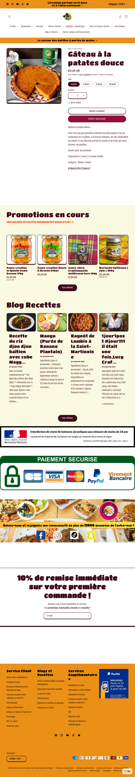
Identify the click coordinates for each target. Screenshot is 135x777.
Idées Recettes (43, 698)
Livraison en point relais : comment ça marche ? (17, 696)
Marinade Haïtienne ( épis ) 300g (113, 269)
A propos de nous (13, 682)
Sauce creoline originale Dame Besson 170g (17, 270)
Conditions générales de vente (77, 771)
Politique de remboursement (65, 768)
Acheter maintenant (97, 119)
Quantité (71, 90)
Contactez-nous (13, 726)
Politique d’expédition (121, 768)
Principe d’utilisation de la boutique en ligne (17, 688)
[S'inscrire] (88, 616)
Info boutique (12, 703)
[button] (9, 17)
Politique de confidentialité (85, 768)
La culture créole (44, 694)
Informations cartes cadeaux (79, 690)
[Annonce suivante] (91, 4)
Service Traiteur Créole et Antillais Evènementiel (51, 682)
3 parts (74, 84)
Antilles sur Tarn (19, 768)
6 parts (86, 84)
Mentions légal (74, 716)
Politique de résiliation (121, 771)
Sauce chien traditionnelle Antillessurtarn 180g (82, 270)
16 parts (112, 84)
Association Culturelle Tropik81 (49, 689)
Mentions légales (95, 771)
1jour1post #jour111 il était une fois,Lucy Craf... (113, 348)
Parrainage (11, 717)
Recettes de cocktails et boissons (50, 703)
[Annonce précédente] (44, 4)
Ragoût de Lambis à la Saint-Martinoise (83, 346)
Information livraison (76, 694)
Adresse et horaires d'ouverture (19, 712)
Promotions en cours (45, 708)
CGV (69, 712)
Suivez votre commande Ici (17, 677)
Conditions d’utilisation (104, 768)
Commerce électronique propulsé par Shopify (38, 768)
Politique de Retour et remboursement (77, 723)
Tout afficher (67, 287)
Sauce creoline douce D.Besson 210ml (52, 269)
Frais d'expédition (85, 75)
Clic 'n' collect (12, 721)
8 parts (99, 84)
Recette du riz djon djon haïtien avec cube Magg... (20, 348)
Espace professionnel (15, 707)
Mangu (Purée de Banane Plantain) (51, 343)
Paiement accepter (75, 707)
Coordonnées (107, 771)
